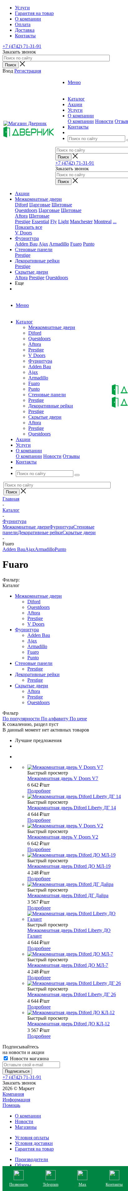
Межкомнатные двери (38, 199)
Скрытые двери (31, 272)
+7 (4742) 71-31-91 (21, 46)
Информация (16, 1099)
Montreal (103, 221)
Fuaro (76, 244)
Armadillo (59, 244)
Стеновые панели (34, 249)
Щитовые (62, 204)
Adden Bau (26, 244)
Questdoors (26, 210)
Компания (13, 1094)
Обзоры (23, 1165)
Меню (74, 82)
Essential (40, 221)
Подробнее (39, 790)
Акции (22, 193)
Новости (104, 121)
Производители (31, 1159)
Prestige (22, 221)
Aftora (21, 216)
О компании (81, 121)
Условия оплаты (32, 1137)
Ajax (43, 244)
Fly (53, 221)
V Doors (23, 232)
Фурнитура (27, 238)
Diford (21, 204)
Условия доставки (34, 1143)
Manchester (81, 221)
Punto (88, 244)
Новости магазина (29, 1058)
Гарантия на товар (34, 1148)
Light (63, 221)
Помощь (11, 1105)
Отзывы (71, 456)
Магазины (26, 1127)
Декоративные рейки (37, 260)
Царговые (39, 204)
